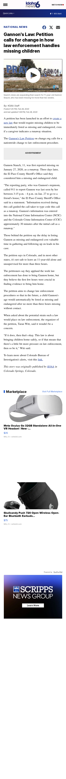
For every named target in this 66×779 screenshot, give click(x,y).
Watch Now (57, 5)
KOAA (50, 366)
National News (15, 26)
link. (40, 359)
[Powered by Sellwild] (57, 572)
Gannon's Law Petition (21, 138)
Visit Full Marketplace (52, 392)
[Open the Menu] (5, 4)
